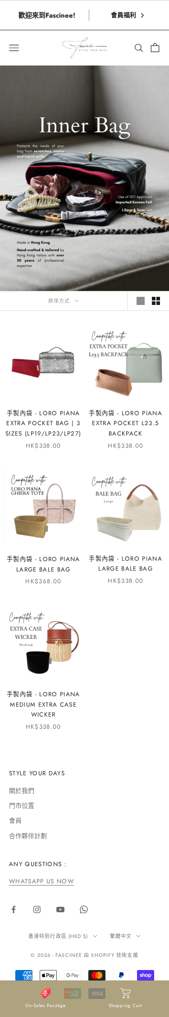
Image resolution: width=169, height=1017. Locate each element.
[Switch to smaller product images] (156, 300)
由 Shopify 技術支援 (111, 955)
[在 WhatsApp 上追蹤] (83, 909)
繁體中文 (121, 936)
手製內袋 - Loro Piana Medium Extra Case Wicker (43, 704)
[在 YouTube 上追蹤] (60, 909)
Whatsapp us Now (41, 881)
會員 (15, 820)
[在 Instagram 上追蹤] (36, 909)
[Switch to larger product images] (141, 300)
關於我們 (21, 790)
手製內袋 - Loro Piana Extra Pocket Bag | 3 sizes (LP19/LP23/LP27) (43, 423)
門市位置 (21, 805)
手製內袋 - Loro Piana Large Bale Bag (43, 564)
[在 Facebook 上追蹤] (13, 909)
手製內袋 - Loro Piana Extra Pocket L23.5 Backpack (125, 423)
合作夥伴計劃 (28, 835)
